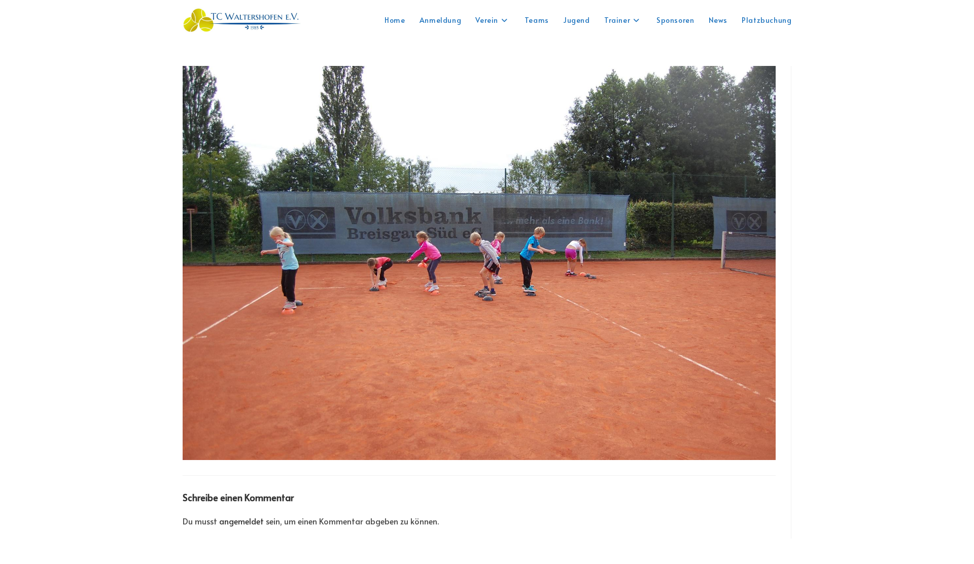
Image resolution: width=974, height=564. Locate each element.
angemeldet (241, 520)
